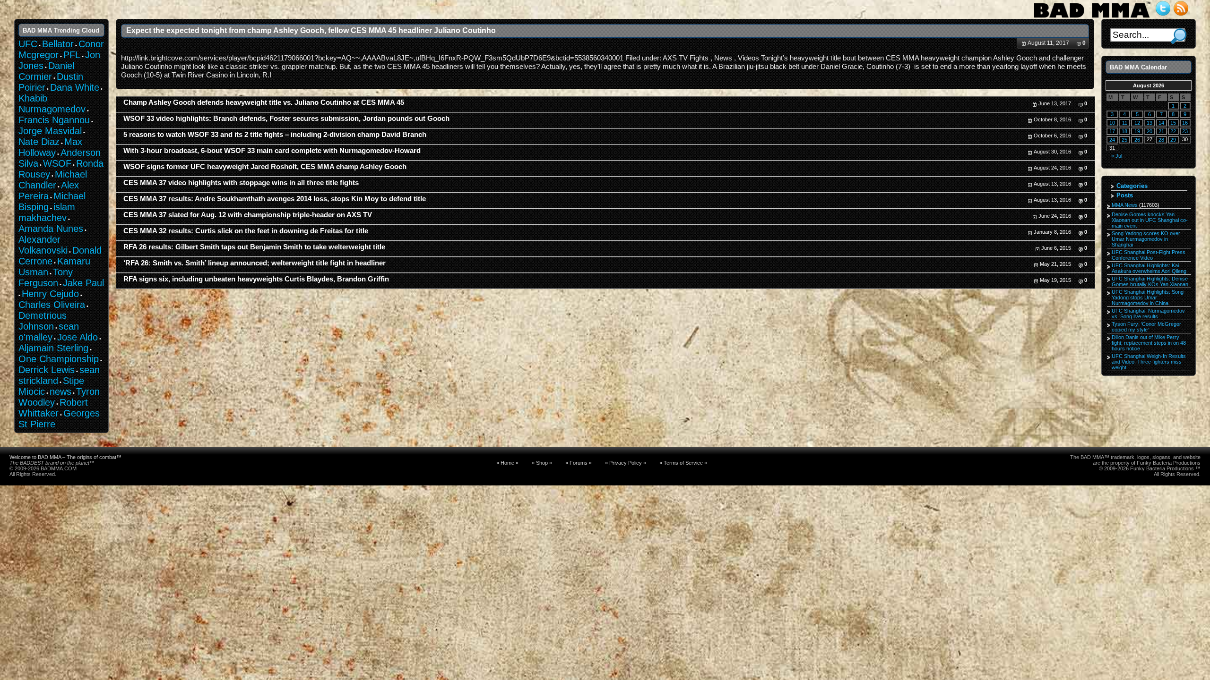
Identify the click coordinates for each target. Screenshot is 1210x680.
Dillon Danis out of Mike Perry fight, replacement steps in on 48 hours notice (1149, 342)
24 (1112, 140)
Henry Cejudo (50, 294)
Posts (1124, 195)
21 (1161, 131)
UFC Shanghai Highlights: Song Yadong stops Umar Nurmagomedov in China (1148, 297)
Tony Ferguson (45, 277)
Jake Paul (83, 283)
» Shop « (542, 463)
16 (1185, 123)
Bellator (58, 44)
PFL (71, 55)
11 (1124, 123)
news (60, 391)
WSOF (57, 163)
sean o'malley (48, 331)
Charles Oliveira (51, 304)
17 (1112, 131)
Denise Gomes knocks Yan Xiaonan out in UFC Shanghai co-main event (1150, 220)
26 (1137, 140)
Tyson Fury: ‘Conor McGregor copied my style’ (1146, 326)
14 (1161, 123)
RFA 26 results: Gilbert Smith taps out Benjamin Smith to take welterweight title (254, 247)
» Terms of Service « (683, 463)
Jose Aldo (77, 337)
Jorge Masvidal (50, 131)
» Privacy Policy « (625, 463)
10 (1112, 123)
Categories (1132, 185)
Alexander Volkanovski (43, 244)
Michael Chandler (52, 179)
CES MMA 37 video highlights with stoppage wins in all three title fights (241, 183)
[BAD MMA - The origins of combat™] (1092, 18)
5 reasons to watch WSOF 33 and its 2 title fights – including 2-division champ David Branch (274, 134)
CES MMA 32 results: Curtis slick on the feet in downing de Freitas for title (245, 231)
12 (1137, 123)
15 (1173, 123)
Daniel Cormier (46, 71)
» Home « (507, 463)
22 (1173, 131)
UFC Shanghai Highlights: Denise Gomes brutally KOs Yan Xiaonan (1150, 281)
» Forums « (578, 463)
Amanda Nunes (50, 228)
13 (1149, 123)
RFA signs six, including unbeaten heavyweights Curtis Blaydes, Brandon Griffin (256, 279)
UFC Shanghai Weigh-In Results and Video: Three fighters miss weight (1149, 361)
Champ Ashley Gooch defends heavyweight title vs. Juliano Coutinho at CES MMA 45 (263, 102)
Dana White (74, 87)
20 (1149, 131)
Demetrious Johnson (42, 321)
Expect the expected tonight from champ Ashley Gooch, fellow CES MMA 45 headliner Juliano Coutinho (311, 30)
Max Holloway (50, 147)
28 (1161, 140)
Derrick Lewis (46, 370)
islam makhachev (46, 212)
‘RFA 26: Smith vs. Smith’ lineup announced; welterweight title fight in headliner (254, 263)
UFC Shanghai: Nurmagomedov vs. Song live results (1148, 313)
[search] (1178, 36)
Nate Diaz (39, 141)
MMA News (1125, 205)
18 (1124, 131)
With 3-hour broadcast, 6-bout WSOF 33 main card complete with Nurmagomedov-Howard (272, 150)
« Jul (1116, 156)
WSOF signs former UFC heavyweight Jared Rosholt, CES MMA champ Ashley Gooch (264, 166)
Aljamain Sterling (53, 348)
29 (1173, 140)
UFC (27, 44)
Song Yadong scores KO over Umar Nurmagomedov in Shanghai (1146, 238)
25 (1124, 140)
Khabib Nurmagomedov (52, 103)
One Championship (58, 359)
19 (1137, 131)
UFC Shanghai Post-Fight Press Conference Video (1148, 255)
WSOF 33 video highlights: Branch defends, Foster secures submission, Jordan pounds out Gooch (286, 118)
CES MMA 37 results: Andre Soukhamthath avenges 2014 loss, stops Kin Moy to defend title (274, 199)
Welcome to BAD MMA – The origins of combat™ (65, 457)
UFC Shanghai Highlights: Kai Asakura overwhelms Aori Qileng (1149, 268)
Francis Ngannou (54, 120)
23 (1185, 131)
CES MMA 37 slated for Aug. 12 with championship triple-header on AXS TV (247, 215)
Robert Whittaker (53, 407)
